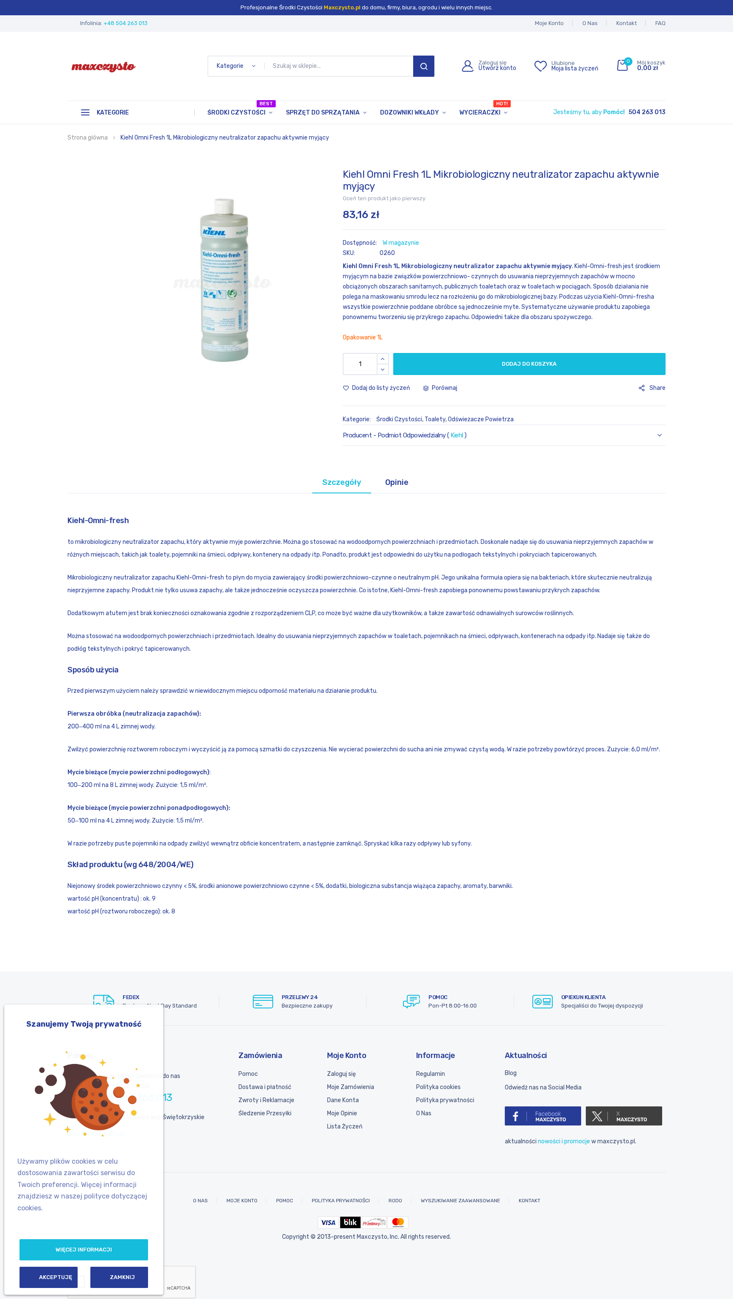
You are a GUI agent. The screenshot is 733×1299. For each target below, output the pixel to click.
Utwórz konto (497, 68)
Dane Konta (343, 1100)
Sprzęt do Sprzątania (323, 112)
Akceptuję (55, 1277)
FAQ (660, 23)
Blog (511, 1073)
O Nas (590, 23)
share (657, 388)
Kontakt (626, 23)
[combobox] (340, 66)
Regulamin (430, 1074)
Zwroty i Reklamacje (266, 1100)
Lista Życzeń (344, 1126)
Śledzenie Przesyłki (264, 1113)
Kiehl (456, 435)
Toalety (435, 419)
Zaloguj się (341, 1074)
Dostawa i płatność (264, 1087)
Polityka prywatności (445, 1100)
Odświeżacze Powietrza (481, 419)
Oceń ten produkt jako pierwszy (384, 198)
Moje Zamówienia (350, 1087)
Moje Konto (549, 23)
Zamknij (122, 1277)
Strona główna (87, 137)
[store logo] (103, 66)
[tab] (341, 482)
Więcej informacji (84, 1249)
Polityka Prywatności (341, 1200)
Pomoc (248, 1074)
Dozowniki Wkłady (409, 112)
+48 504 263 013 (126, 23)
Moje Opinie (342, 1113)
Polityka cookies (438, 1087)
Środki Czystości (240, 108)
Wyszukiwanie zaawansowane (460, 1200)
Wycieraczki (483, 108)
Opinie (396, 482)
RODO (395, 1200)
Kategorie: (357, 419)
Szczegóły (341, 482)
